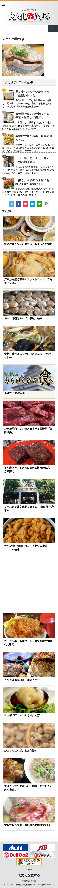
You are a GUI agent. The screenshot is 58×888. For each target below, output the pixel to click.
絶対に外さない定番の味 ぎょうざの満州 (28, 244)
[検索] (53, 28)
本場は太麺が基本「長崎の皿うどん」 (33, 137)
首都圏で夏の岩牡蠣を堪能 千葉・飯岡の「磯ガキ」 (33, 115)
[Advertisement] (29, 584)
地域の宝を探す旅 (29, 881)
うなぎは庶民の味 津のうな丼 (22, 680)
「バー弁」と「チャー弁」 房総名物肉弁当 (33, 160)
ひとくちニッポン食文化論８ (20, 750)
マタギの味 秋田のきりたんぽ (22, 715)
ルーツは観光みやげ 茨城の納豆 (23, 318)
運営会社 (29, 870)
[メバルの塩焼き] (32, 204)
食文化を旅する (29, 875)
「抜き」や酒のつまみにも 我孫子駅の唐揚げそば (33, 182)
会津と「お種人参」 (16, 393)
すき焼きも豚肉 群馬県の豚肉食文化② (27, 825)
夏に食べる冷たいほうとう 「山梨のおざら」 (33, 93)
